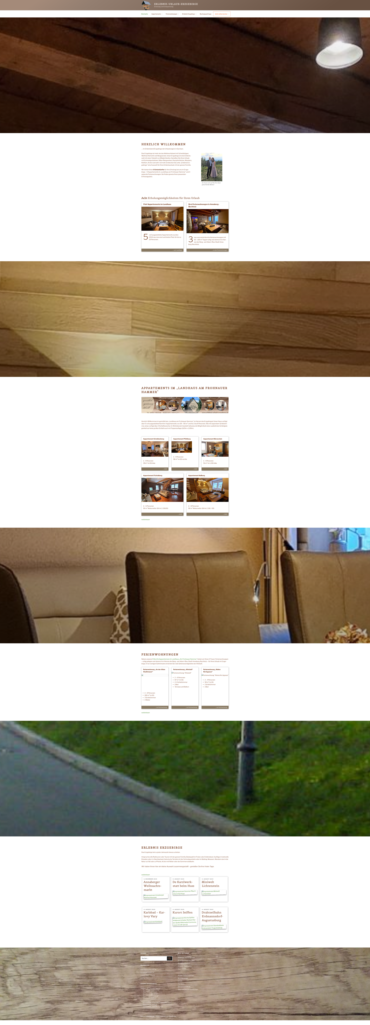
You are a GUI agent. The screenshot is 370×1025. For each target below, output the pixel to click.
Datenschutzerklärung (184, 986)
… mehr (165, 469)
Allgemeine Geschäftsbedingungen (188, 989)
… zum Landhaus (177, 250)
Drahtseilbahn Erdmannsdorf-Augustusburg (212, 916)
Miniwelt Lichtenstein (184, 963)
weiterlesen (145, 519)
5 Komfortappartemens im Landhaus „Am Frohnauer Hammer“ (174, 659)
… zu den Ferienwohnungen (219, 250)
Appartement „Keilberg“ (149, 998)
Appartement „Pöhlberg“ (150, 992)
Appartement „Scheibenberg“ (151, 990)
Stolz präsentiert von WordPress (166, 1016)
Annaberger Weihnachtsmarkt (152, 886)
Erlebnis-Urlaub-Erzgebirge (176, 4)
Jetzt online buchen (221, 14)
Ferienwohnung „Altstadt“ (150, 1004)
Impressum (181, 984)
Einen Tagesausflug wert (147, 969)
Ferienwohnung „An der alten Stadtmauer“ (155, 1002)
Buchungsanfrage (205, 14)
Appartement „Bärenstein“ (150, 994)
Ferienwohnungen (171, 14)
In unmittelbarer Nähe (146, 975)
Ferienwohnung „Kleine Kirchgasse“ (153, 1006)
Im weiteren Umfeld (146, 972)
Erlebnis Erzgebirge (188, 14)
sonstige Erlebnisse (146, 978)
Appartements (156, 14)
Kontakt (180, 981)
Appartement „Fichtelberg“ (150, 996)
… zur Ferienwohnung (161, 707)
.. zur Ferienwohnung (221, 707)
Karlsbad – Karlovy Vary (185, 966)
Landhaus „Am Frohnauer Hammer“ (150, 988)
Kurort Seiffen (183, 912)
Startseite (144, 14)
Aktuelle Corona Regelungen (186, 975)
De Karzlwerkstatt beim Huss (186, 960)
